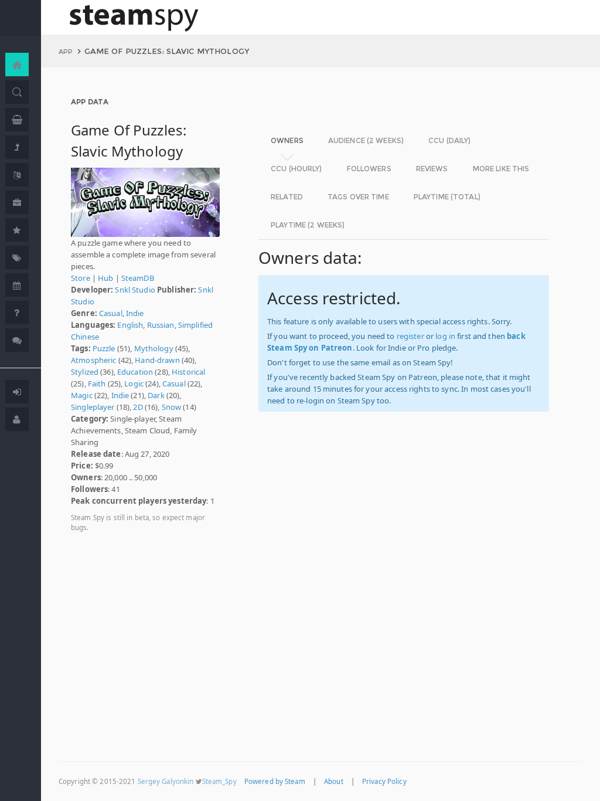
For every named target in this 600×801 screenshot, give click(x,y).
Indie (135, 313)
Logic (134, 383)
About (333, 781)
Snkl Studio (135, 289)
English (130, 325)
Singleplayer (93, 407)
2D (137, 407)
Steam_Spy (219, 781)
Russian (161, 325)
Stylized (84, 371)
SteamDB (137, 278)
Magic (82, 395)
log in (445, 336)
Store (80, 278)
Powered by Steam (274, 781)
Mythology (153, 348)
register (410, 336)
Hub (105, 278)
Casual (110, 313)
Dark (156, 395)
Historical (188, 371)
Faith (97, 383)
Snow (172, 407)
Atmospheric (93, 360)
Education (135, 371)
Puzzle (104, 348)
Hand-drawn (157, 360)
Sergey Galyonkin (166, 781)
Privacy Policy (384, 781)
